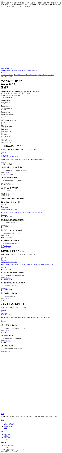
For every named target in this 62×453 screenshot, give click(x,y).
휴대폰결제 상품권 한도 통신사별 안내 (13, 283)
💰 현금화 (40, 75)
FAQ (37, 70)
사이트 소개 (7, 437)
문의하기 (6, 439)
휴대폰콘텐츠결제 (16, 70)
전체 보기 (3, 152)
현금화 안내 (17, 95)
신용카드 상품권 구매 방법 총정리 (11, 167)
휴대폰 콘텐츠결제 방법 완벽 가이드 (12, 220)
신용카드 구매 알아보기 (7, 95)
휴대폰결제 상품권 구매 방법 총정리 (12, 272)
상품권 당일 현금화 (7, 335)
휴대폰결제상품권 (26, 70)
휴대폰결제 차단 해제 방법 (9, 293)
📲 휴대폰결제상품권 (31, 75)
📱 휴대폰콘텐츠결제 (19, 75)
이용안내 (6, 436)
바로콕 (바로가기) (8, 445)
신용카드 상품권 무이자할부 (10, 188)
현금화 (33, 70)
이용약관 (6, 447)
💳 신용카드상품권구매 (7, 75)
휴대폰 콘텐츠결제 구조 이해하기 (11, 230)
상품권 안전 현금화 (7, 346)
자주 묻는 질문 (7, 434)
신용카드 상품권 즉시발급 (9, 177)
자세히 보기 (7, 172)
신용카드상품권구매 (6, 70)
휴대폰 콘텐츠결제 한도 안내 (10, 240)
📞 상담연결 (4, 72)
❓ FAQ (45, 75)
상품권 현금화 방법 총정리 (9, 325)
